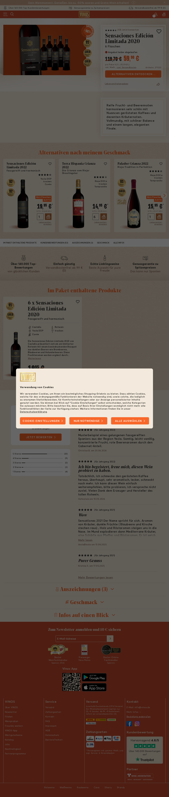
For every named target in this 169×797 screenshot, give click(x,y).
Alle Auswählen (128, 421)
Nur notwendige (87, 421)
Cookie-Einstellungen (41, 421)
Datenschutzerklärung (33, 411)
